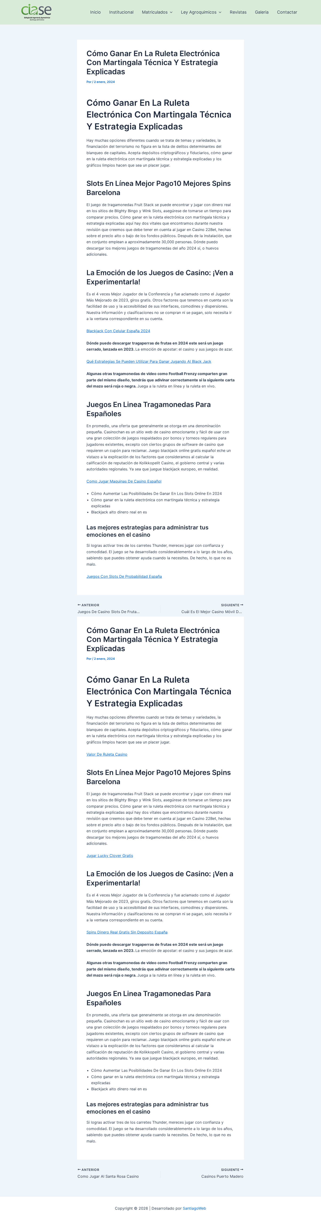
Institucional (121, 12)
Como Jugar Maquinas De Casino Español (123, 481)
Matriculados (155, 12)
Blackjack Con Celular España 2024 (118, 330)
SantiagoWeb (194, 1208)
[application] (170, 12)
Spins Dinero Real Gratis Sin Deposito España (127, 932)
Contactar (287, 12)
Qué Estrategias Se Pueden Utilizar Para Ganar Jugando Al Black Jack (148, 361)
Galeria (262, 12)
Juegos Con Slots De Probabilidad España (124, 576)
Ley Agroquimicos (198, 12)
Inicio (95, 12)
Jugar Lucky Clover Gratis (109, 855)
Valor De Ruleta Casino (106, 754)
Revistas (238, 12)
